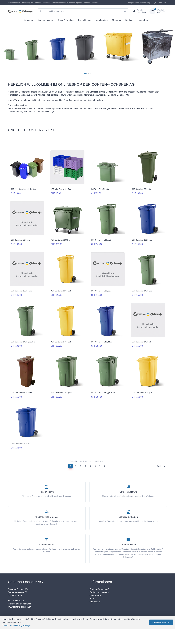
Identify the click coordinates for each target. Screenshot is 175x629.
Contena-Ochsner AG (99, 589)
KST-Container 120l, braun (21, 291)
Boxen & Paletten (66, 20)
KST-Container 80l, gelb (20, 240)
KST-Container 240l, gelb (141, 393)
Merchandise (102, 20)
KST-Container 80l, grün (141, 189)
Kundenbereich (144, 20)
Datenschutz (95, 595)
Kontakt (128, 20)
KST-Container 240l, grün (61, 393)
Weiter (160, 466)
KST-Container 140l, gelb (61, 342)
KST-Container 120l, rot (100, 291)
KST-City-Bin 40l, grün (100, 189)
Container (28, 20)
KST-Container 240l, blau (20, 444)
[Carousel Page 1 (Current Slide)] (85, 73)
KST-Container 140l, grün (141, 291)
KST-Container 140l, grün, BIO (22, 342)
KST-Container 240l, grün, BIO (103, 393)
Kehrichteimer (84, 20)
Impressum (95, 602)
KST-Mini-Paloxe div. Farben (62, 189)
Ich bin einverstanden (161, 622)
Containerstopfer (45, 20)
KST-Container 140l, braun (21, 393)
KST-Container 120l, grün (101, 240)
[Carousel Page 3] (90, 73)
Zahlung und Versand (99, 592)
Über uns (116, 20)
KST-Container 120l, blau (141, 240)
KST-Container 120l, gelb (61, 291)
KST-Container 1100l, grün (62, 240)
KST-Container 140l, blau (101, 342)
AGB (92, 598)
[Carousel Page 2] (88, 73)
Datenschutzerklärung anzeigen (16, 625)
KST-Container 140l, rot (141, 342)
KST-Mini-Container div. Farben (23, 189)
